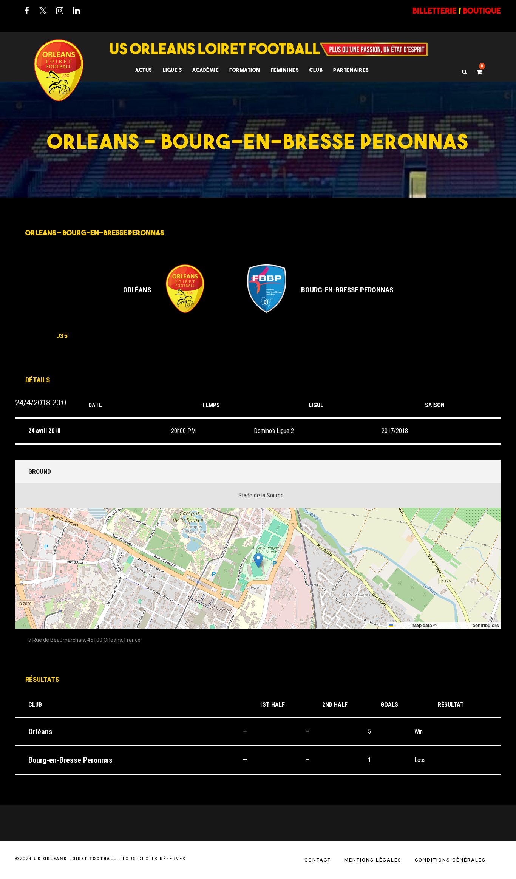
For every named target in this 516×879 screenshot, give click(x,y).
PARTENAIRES (351, 69)
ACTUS (143, 69)
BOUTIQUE (482, 10)
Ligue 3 (172, 69)
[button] (258, 560)
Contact (317, 860)
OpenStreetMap (454, 625)
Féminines (285, 69)
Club (316, 69)
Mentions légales (373, 860)
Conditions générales (450, 860)
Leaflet (401, 625)
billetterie (434, 10)
